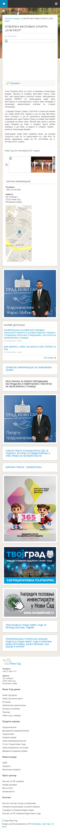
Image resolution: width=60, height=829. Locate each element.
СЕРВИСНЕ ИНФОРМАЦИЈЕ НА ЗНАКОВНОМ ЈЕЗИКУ (29, 368)
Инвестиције (9, 757)
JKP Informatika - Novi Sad (38, 824)
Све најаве (49, 358)
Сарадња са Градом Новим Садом (18, 810)
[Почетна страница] (12, 11)
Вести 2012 (7, 788)
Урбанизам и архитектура (14, 705)
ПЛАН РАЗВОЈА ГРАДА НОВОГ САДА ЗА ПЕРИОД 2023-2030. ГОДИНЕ (26, 626)
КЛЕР (4, 763)
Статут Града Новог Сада (14, 744)
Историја (6, 702)
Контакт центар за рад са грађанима (19, 803)
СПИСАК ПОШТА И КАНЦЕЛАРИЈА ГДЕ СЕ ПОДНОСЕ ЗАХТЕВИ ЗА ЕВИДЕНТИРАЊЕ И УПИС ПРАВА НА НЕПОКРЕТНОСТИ (28, 453)
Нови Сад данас (11, 689)
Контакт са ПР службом (13, 781)
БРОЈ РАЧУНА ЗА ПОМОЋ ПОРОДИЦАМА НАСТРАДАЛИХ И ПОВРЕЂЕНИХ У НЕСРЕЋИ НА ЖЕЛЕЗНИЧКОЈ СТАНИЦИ (29, 384)
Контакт (6, 797)
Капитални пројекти (11, 769)
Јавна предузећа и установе (15, 748)
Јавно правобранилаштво (14, 741)
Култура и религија (11, 709)
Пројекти (6, 766)
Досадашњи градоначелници (15, 731)
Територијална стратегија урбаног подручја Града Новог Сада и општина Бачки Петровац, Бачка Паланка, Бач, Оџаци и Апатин (29, 643)
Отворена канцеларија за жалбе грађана (21, 807)
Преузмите (15, 83)
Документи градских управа (14, 751)
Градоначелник (9, 727)
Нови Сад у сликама (11, 715)
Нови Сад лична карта (12, 698)
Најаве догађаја (14, 325)
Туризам (6, 712)
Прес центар (9, 775)
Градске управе (9, 737)
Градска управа (11, 721)
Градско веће (8, 734)
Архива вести (8, 791)
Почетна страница (12, 19)
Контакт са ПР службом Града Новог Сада (21, 813)
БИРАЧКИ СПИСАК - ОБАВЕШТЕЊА (24, 467)
